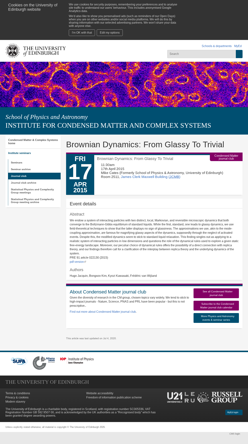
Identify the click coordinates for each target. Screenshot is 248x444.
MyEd (238, 46)
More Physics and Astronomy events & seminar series (217, 318)
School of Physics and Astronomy (46, 116)
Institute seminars (19, 153)
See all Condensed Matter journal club (217, 293)
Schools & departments (217, 46)
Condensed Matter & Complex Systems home (33, 141)
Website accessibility (99, 393)
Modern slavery (15, 401)
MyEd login (233, 412)
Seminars (16, 162)
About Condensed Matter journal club (108, 292)
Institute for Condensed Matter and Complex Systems (108, 125)
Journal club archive (23, 182)
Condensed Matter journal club (226, 157)
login (235, 433)
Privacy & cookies (17, 397)
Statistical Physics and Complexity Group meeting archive (32, 201)
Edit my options (110, 32)
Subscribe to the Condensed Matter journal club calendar (217, 305)
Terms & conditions (17, 393)
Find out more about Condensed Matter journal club (103, 311)
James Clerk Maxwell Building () (150, 177)
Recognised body (129, 412)
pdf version (78, 261)
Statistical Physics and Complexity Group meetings (32, 191)
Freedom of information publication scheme (114, 397)
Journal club (19, 176)
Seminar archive (21, 169)
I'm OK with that (82, 32)
